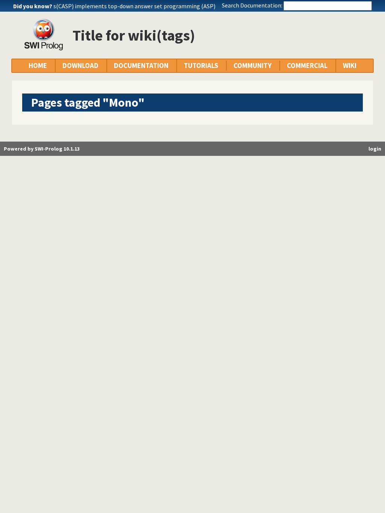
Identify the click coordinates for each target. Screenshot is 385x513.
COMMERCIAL (307, 65)
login (374, 148)
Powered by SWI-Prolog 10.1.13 (42, 148)
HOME (38, 65)
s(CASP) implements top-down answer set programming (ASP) (134, 6)
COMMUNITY (252, 65)
